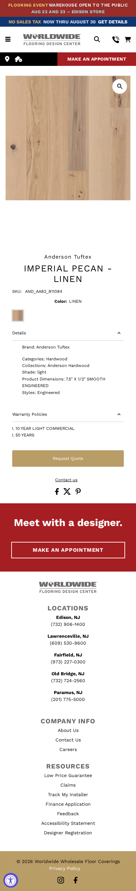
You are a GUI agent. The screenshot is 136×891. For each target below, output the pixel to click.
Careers (68, 749)
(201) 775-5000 (68, 699)
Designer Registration (68, 832)
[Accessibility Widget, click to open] (10, 880)
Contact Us (68, 739)
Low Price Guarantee (68, 775)
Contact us (66, 480)
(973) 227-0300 (68, 661)
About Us (68, 730)
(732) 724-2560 (68, 680)
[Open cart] (127, 39)
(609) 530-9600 (68, 643)
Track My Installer (68, 794)
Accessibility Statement (68, 823)
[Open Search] (97, 39)
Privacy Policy (64, 868)
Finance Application (68, 804)
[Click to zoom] (119, 86)
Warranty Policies (29, 414)
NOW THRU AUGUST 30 (69, 21)
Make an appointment (96, 59)
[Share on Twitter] (67, 493)
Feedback (68, 813)
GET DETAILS (112, 21)
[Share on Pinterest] (78, 493)
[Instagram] (61, 880)
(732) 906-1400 (68, 624)
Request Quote (68, 458)
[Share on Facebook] (57, 493)
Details (19, 332)
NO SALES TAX (25, 21)
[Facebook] (76, 880)
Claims (68, 785)
